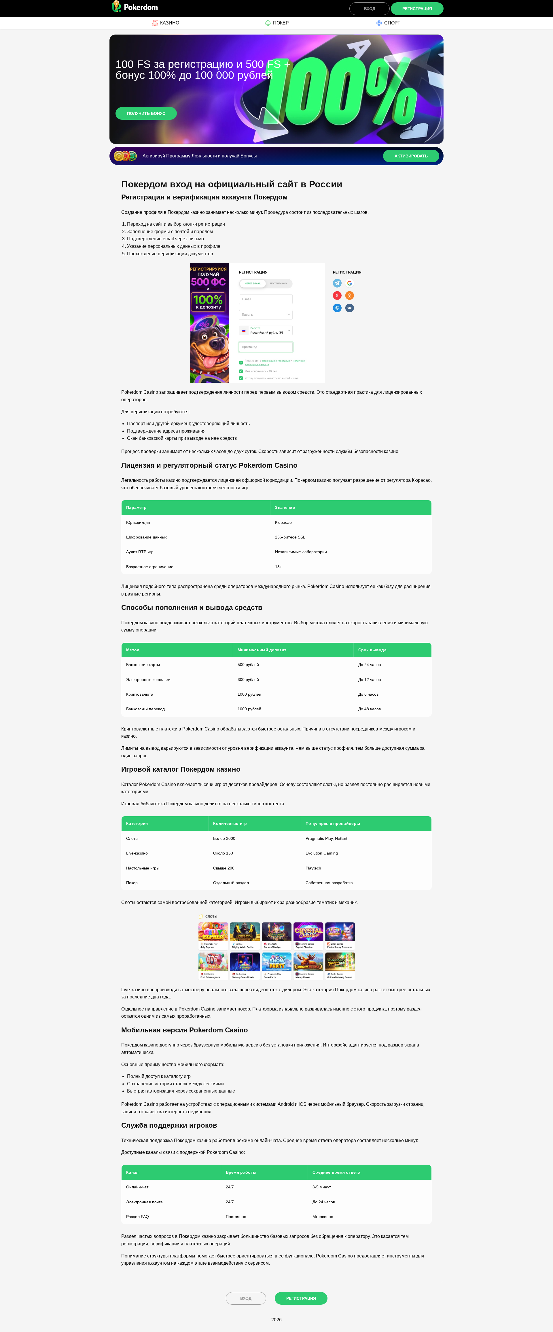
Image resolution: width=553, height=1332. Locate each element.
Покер (281, 22)
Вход (369, 8)
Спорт (392, 22)
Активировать (411, 156)
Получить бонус (146, 113)
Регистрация (417, 8)
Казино (169, 22)
